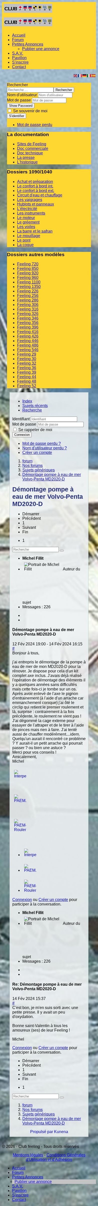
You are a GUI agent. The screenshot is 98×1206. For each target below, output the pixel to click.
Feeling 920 (27, 273)
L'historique (27, 162)
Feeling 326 (27, 314)
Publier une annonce (40, 49)
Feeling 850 (27, 268)
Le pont (23, 240)
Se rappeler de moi (35, 430)
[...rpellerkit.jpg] (20, 776)
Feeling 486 (27, 345)
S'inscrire (20, 62)
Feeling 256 (27, 295)
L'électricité (27, 209)
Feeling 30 (26, 359)
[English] (75, 75)
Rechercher (17, 85)
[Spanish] (93, 75)
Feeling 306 (27, 305)
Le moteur (26, 218)
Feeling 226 (27, 291)
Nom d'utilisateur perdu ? (44, 448)
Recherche (32, 410)
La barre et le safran (35, 231)
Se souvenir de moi (29, 111)
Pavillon (19, 58)
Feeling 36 (26, 368)
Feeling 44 (26, 377)
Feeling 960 (27, 277)
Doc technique (30, 153)
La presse (26, 157)
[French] (80, 75)
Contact (19, 67)
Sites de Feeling (31, 144)
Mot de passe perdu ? (41, 443)
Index (27, 401)
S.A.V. (17, 53)
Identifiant (21, 419)
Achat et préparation (35, 181)
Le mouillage (28, 236)
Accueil (18, 35)
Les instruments (31, 213)
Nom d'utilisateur (22, 95)
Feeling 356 (27, 323)
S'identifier (16, 116)
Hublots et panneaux (35, 204)
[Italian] (89, 75)
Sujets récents (35, 406)
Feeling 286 (27, 300)
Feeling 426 (27, 336)
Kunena (61, 1132)
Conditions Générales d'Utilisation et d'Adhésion (55, 1157)
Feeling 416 (27, 332)
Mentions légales (28, 1155)
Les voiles (26, 227)
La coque (25, 245)
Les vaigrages (29, 199)
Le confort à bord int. (35, 186)
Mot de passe (19, 100)
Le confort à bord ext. (35, 190)
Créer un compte (37, 452)
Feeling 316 (27, 309)
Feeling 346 (27, 318)
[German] (84, 75)
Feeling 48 (26, 381)
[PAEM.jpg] (20, 800)
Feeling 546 (27, 350)
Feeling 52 (26, 386)
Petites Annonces (27, 44)
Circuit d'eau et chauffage (39, 195)
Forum (18, 40)
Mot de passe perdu (34, 125)
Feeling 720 (27, 264)
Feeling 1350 (29, 286)
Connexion (22, 435)
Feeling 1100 (28, 282)
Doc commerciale (32, 148)
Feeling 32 (26, 363)
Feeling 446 (27, 341)
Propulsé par (42, 1132)
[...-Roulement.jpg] (20, 830)
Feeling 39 (26, 372)
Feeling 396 (27, 327)
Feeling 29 (26, 354)
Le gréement (28, 222)
